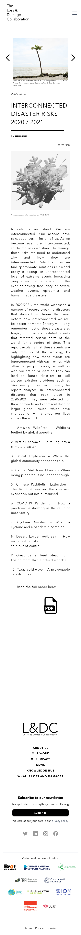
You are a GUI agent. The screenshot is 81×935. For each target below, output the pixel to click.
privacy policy (60, 821)
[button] (74, 13)
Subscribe (40, 812)
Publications (18, 94)
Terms (28, 928)
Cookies (51, 928)
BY (19, 136)
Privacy (39, 928)
